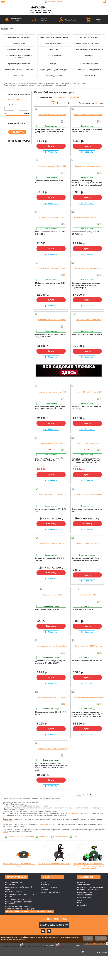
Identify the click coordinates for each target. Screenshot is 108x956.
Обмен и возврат (84, 897)
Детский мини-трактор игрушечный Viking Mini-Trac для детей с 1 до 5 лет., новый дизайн (89, 866)
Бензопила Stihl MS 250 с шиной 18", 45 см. (19, 865)
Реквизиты (45, 890)
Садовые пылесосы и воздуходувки (20, 909)
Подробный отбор (16, 123)
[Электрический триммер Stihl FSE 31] (51, 166)
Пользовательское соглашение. (13, 939)
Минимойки (10, 884)
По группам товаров (13, 882)
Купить (51, 146)
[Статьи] (73, 837)
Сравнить (52, 152)
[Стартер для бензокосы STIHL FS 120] (51, 494)
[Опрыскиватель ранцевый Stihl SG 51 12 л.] (51, 217)
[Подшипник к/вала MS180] (51, 595)
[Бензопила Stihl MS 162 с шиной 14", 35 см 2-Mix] (51, 320)
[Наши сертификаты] (60, 837)
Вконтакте (43, 931)
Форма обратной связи (50, 892)
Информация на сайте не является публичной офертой (29, 911)
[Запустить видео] (23, 854)
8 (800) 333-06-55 (54, 919)
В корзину (51, 523)
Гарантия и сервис (84, 892)
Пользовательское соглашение (90, 887)
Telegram (66, 931)
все (101, 103)
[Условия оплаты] (43, 837)
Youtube (49, 931)
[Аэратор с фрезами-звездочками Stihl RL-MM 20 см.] (87, 115)
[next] (29, 115)
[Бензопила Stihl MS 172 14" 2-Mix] (87, 320)
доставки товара (74, 814)
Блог (79, 902)
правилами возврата (47, 824)
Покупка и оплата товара (87, 890)
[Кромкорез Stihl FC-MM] (87, 595)
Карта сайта (82, 905)
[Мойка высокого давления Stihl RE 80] (51, 268)
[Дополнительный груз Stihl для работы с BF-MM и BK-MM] (51, 646)
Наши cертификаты (49, 887)
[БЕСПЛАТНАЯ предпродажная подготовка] (37, 264)
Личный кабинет (84, 884)
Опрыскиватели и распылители (18, 906)
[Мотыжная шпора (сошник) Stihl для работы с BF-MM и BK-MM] (51, 115)
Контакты (45, 884)
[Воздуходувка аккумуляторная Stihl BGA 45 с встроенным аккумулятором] (87, 268)
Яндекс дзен (55, 931)
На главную (82, 882)
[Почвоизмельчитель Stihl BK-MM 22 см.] (51, 697)
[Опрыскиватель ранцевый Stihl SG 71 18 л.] (87, 217)
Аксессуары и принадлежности (18, 899)
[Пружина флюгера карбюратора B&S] (87, 494)
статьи (5, 832)
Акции (79, 900)
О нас (43, 882)
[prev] (6, 115)
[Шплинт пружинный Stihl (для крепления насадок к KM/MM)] (87, 544)
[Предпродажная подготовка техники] (19, 837)
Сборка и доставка (85, 895)
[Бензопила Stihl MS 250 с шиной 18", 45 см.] (87, 392)
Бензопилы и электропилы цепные (19, 894)
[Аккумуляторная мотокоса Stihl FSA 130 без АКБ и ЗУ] (51, 443)
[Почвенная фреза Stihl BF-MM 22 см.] (87, 646)
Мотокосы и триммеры (14, 892)
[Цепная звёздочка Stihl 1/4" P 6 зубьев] (51, 544)
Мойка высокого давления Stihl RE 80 (54, 864)
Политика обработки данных (95, 944)
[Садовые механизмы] (54, 1)
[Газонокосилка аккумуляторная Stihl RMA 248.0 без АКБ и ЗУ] (51, 392)
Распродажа (13, 99)
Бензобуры (9, 897)
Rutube (60, 931)
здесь (11, 821)
